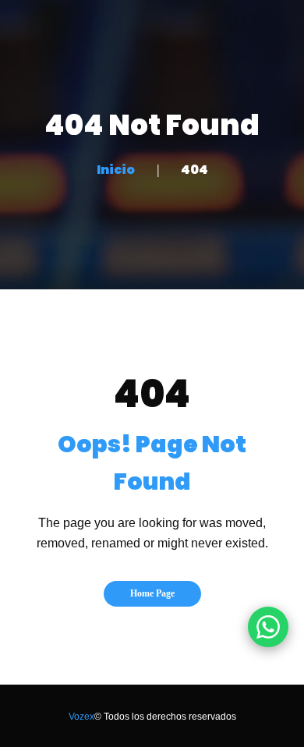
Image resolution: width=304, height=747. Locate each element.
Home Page (152, 593)
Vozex (81, 716)
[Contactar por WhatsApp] (268, 627)
